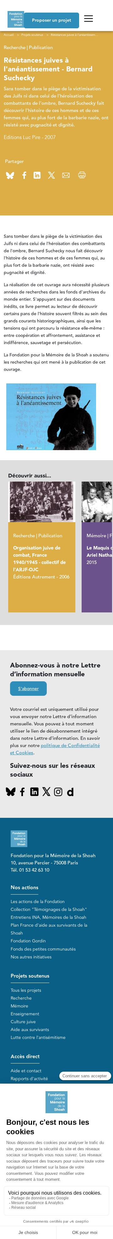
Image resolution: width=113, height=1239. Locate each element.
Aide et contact (26, 1071)
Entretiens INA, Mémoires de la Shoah (48, 917)
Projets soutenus (30, 976)
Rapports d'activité (29, 1078)
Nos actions (24, 888)
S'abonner (28, 688)
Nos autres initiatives (31, 957)
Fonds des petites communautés (43, 949)
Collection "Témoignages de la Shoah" (49, 909)
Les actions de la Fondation (38, 901)
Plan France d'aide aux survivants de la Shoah (49, 929)
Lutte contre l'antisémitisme (38, 1037)
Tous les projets (26, 990)
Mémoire (19, 1006)
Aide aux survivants (30, 1029)
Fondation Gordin (28, 941)
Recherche (21, 998)
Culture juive (23, 1022)
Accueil (8, 35)
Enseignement (25, 1014)
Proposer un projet (51, 20)
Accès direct (25, 1057)
